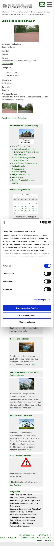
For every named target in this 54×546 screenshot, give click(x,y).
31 (15, 213)
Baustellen (14, 504)
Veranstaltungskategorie (26, 217)
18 (18, 208)
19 (22, 208)
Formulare (34, 504)
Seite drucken (43, 535)
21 (29, 208)
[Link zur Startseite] (17, 8)
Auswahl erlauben (27, 315)
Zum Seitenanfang (26, 535)
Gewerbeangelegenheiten (24, 158)
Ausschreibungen (17, 501)
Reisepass (31, 520)
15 (33, 206)
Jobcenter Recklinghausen (20, 509)
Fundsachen (15, 506)
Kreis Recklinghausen (18, 515)
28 (29, 211)
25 (18, 211)
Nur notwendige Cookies (27, 308)
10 (15, 206)
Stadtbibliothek (16, 523)
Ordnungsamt (15, 518)
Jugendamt (36, 509)
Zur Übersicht (15, 485)
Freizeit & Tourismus (20, 12)
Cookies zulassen (27, 322)
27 (25, 211)
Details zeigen (40, 299)
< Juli (18, 197)
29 (33, 211)
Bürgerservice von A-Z (21, 175)
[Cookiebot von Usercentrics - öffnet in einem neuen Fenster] (40, 222)
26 (22, 211)
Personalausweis (29, 518)
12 (22, 206)
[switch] (47, 274)
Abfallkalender (16, 495)
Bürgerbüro (24, 504)
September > (32, 197)
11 (18, 206)
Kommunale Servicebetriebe (21, 512)
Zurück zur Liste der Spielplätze (14, 118)
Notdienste (32, 515)
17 (15, 208)
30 (36, 211)
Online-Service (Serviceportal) (24, 163)
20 (25, 208)
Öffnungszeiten (18, 169)
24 (15, 211)
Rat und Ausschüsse (18, 520)
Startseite (6, 12)
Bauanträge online (32, 501)
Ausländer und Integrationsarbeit (23, 498)
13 (25, 206)
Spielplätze (20, 15)
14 (29, 206)
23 (36, 208)
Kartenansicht (7, 64)
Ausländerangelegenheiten (25, 149)
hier (20, 477)
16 (36, 206)
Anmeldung (27, 495)
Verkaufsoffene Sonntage (20, 526)
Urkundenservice (21, 160)
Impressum (12, 538)
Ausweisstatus (17, 177)
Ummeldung (28, 523)
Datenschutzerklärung (30, 538)
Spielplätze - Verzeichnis (36, 15)
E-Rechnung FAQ (19, 172)
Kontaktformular (19, 166)
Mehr (25, 331)
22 (33, 208)
